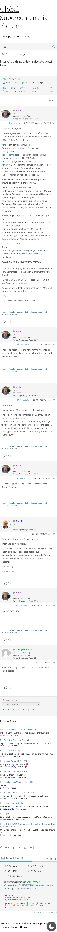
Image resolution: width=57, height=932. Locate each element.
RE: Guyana (5, 813)
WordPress (21, 927)
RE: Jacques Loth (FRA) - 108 (13, 771)
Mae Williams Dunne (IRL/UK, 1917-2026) (18, 729)
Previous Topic (12, 709)
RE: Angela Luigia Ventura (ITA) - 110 (16, 782)
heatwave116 (8, 809)
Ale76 (18, 110)
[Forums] (3, 54)
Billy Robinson (9, 798)
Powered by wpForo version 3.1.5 (45, 912)
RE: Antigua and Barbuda (11, 803)
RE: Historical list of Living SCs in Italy (17, 792)
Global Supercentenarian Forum (26, 17)
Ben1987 (5, 164)
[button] (51, 926)
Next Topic (26, 709)
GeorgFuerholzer (24, 82)
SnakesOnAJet (33, 882)
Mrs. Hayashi (22, 410)
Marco (5, 835)
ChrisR (19, 521)
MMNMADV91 (9, 767)
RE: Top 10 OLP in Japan (11, 750)
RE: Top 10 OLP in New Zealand (14, 740)
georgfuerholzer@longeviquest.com (29, 250)
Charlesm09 (7, 171)
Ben (3, 144)
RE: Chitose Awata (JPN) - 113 (13, 761)
